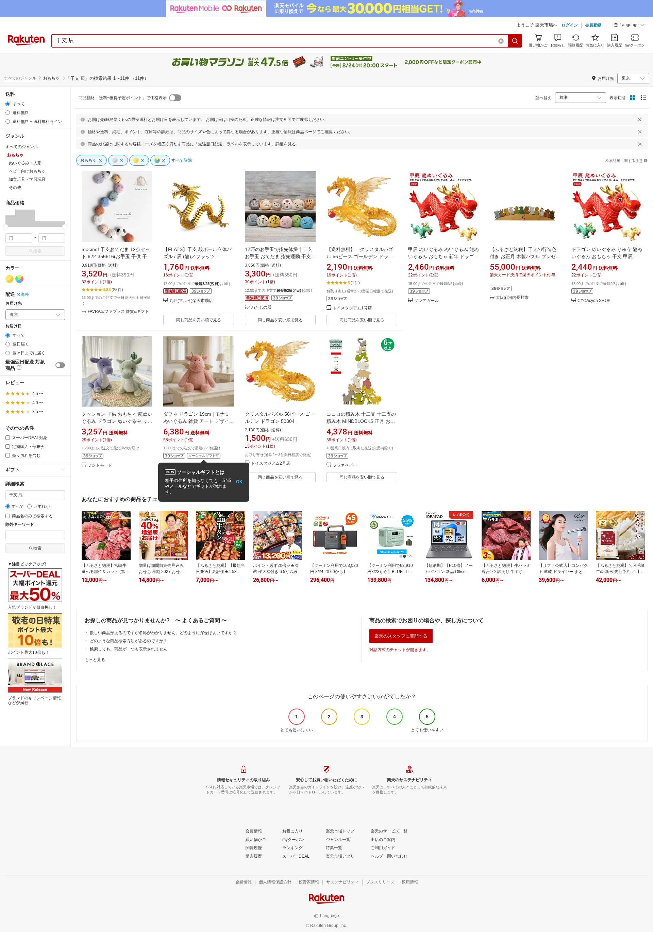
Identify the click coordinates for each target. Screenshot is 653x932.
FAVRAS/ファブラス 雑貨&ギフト (118, 311)
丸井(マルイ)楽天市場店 (191, 301)
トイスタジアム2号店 (270, 463)
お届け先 (13, 303)
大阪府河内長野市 (512, 297)
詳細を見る (285, 144)
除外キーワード (19, 524)
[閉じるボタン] (640, 119)
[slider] (5, 226)
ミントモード (100, 465)
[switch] (60, 365)
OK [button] (239, 481)
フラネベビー (345, 465)
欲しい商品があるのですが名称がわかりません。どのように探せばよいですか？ (163, 632)
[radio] (7, 104)
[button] (629, 25)
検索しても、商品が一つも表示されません (128, 649)
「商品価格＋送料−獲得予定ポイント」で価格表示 (120, 97)
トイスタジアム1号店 (352, 308)
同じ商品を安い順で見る (198, 320)
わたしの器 (261, 307)
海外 (25, 294)
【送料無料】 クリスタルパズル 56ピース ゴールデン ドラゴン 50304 (359, 256)
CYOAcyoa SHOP (593, 301)
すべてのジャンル (20, 78)
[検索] (515, 41)
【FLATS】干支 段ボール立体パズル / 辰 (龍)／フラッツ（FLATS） (197, 256)
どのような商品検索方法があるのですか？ (128, 641)
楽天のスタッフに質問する (401, 636)
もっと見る (95, 659)
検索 (37, 251)
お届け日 (13, 326)
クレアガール (426, 301)
